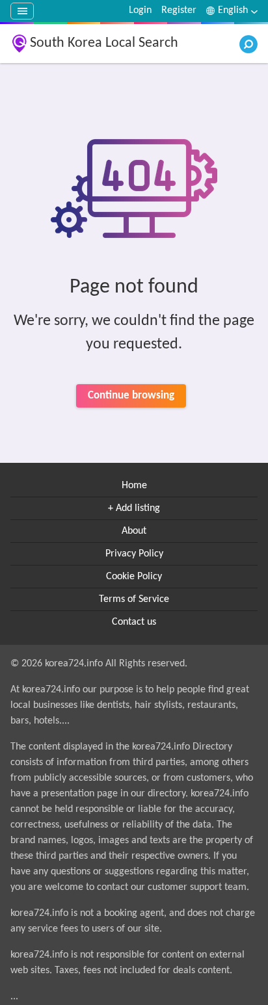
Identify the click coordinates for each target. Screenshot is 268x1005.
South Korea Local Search (104, 43)
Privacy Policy (134, 554)
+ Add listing (134, 508)
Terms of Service (134, 599)
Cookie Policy (134, 576)
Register (178, 10)
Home (134, 485)
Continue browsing (131, 395)
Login (140, 10)
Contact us (134, 622)
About (134, 531)
